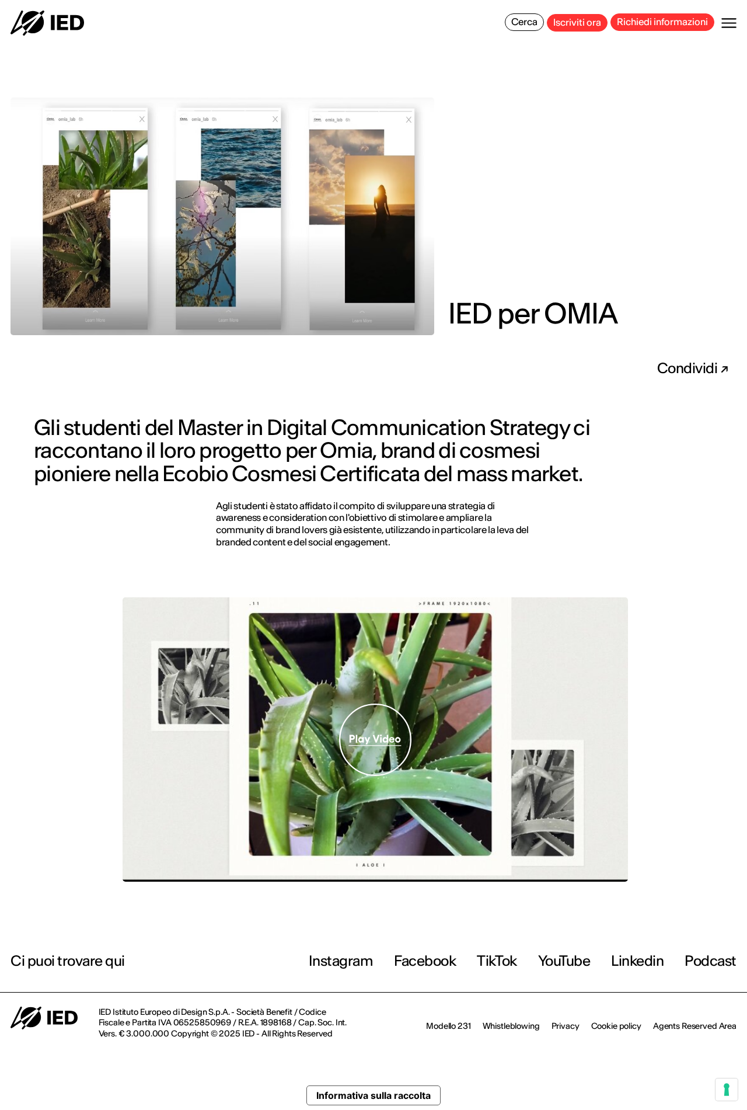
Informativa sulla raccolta (373, 1095)
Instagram (341, 961)
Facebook (425, 961)
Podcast (710, 961)
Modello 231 (448, 1026)
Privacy (565, 1026)
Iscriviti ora (577, 22)
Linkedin (637, 961)
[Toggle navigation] (728, 23)
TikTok (496, 961)
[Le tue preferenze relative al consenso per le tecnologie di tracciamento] (726, 1089)
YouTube (564, 961)
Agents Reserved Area (694, 1026)
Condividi (688, 368)
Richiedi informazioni (662, 21)
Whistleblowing (511, 1026)
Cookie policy (616, 1026)
